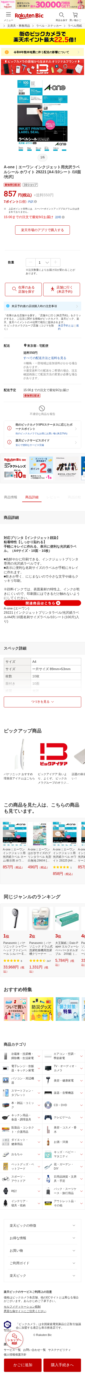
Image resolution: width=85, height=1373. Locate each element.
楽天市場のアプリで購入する (42, 230)
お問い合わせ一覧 (34, 1350)
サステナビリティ (59, 1350)
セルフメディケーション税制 (22, 1306)
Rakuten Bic (29, 16)
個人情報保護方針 (15, 1354)
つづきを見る (40, 701)
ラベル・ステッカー (49, 25)
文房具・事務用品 (18, 25)
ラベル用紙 (75, 25)
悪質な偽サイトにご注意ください (25, 1311)
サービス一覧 (12, 1350)
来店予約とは (66, 325)
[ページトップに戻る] (78, 1357)
